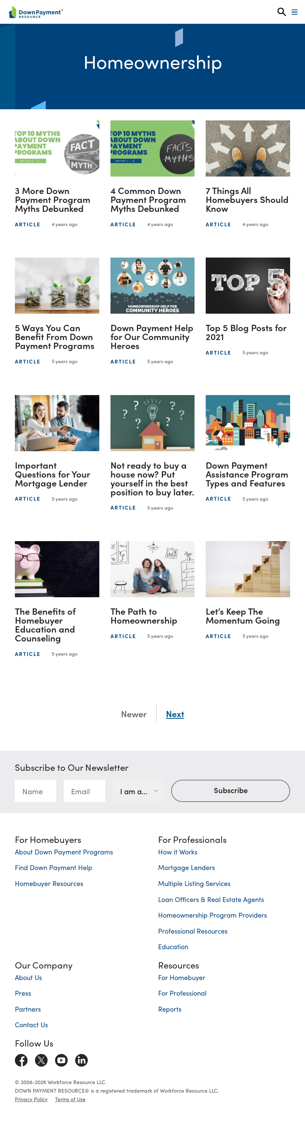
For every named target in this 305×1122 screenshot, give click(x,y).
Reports (170, 1008)
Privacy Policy (31, 1099)
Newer (134, 713)
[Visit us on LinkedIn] (81, 1059)
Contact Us (31, 1024)
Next (175, 713)
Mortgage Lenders (186, 867)
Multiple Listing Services (194, 883)
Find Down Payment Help (53, 867)
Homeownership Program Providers (212, 914)
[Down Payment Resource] (35, 12)
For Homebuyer (181, 977)
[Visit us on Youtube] (61, 1059)
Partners (28, 1008)
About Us (28, 977)
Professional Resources (193, 930)
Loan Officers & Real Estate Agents (211, 899)
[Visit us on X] (41, 1059)
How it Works (178, 851)
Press (23, 992)
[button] (281, 12)
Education (173, 946)
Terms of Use (70, 1099)
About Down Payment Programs (64, 851)
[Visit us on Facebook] (21, 1059)
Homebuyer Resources (49, 883)
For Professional (182, 992)
